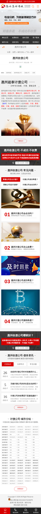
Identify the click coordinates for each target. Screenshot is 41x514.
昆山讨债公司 (28, 426)
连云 (11, 442)
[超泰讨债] (16, 6)
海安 (11, 455)
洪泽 (18, 447)
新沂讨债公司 (35, 468)
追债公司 (26, 72)
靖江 (18, 457)
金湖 (26, 447)
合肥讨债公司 (12, 478)
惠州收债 (8, 72)
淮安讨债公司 (5, 447)
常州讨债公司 (5, 434)
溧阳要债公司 (12, 480)
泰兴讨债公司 (5, 465)
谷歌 (25, 505)
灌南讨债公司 (12, 473)
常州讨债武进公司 (35, 476)
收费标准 (15, 37)
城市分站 (5, 42)
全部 (33, 72)
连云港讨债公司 (5, 442)
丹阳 (11, 452)
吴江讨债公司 (35, 426)
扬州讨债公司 (5, 437)
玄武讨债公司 (12, 429)
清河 (34, 447)
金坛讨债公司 (35, 470)
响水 (26, 444)
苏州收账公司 (28, 480)
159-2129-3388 (22, 163)
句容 (26, 452)
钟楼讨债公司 (35, 434)
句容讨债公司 (5, 473)
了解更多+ (20, 141)
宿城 (34, 450)
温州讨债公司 (20, 475)
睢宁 (34, 439)
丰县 (11, 439)
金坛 (18, 434)
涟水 (11, 447)
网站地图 (17, 505)
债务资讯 (15, 42)
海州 (26, 442)
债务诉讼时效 (5, 475)
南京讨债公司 (5, 429)
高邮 (26, 437)
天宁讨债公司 (28, 434)
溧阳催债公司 (5, 480)
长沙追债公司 (20, 483)
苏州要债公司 (35, 480)
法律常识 (20, 364)
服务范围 (25, 37)
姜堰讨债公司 (20, 470)
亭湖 (11, 444)
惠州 (32, 52)
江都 (34, 437)
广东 (27, 52)
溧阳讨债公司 (35, 462)
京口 (34, 452)
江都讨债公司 (35, 465)
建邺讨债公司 (35, 429)
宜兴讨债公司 (20, 431)
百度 (22, 505)
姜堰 (34, 457)
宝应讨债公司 (12, 437)
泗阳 (18, 450)
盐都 (18, 444)
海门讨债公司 (28, 462)
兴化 (11, 457)
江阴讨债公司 (12, 431)
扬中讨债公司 (28, 468)
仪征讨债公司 (20, 437)
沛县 (18, 439)
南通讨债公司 (5, 455)
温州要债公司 (35, 473)
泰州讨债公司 (5, 457)
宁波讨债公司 (28, 473)
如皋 (34, 455)
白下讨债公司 (20, 429)
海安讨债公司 (20, 473)
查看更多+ (20, 407)
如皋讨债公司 (12, 465)
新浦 (18, 442)
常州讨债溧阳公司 (28, 476)
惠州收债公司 (18, 72)
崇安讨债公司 (28, 431)
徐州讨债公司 (5, 439)
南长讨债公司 (35, 431)
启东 (26, 455)
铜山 (26, 439)
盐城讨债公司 (5, 444)
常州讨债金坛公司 (12, 476)
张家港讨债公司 (20, 427)
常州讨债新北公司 (5, 478)
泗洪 (26, 450)
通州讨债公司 (5, 462)
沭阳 (11, 450)
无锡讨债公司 (5, 431)
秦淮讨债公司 (28, 429)
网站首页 (5, 37)
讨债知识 (7, 364)
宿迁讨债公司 (5, 450)
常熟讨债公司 (12, 426)
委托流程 (25, 42)
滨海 (34, 444)
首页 (14, 52)
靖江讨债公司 (20, 468)
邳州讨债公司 (20, 462)
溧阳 (11, 434)
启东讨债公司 (28, 465)
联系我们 (36, 42)
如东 (18, 455)
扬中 (18, 452)
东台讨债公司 (12, 460)
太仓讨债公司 (12, 470)
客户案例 (36, 37)
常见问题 (33, 364)
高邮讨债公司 (28, 470)
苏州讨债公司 (5, 426)
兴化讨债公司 (5, 460)
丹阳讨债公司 (5, 468)
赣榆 (34, 442)
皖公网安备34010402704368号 (21, 500)
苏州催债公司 (20, 480)
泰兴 (26, 457)
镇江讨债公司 (5, 452)
